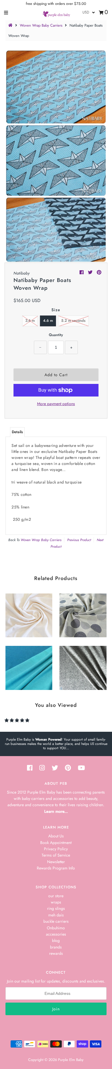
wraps (56, 902)
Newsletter (56, 862)
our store (55, 896)
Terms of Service (56, 855)
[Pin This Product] (99, 272)
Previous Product (79, 540)
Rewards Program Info (56, 868)
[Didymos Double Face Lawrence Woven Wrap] (28, 666)
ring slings (56, 908)
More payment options (56, 404)
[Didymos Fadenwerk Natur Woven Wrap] (82, 666)
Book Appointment (56, 842)
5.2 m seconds (73, 320)
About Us (56, 836)
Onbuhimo (56, 928)
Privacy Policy (56, 849)
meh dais (56, 915)
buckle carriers (56, 921)
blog (56, 940)
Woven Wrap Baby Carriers (41, 25)
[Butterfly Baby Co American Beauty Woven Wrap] (28, 614)
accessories (56, 934)
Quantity (56, 335)
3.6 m (30, 320)
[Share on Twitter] (91, 272)
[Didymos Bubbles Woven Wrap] (82, 614)
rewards (56, 953)
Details (17, 432)
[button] (17, 720)
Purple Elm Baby (71, 1059)
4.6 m (48, 320)
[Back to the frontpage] (11, 25)
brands (56, 947)
